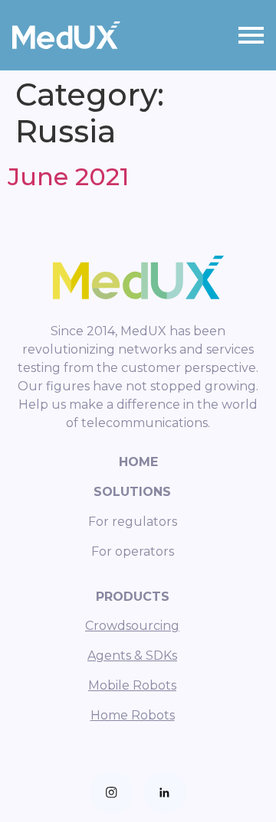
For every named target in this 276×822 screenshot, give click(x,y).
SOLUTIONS (132, 491)
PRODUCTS (132, 596)
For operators (132, 551)
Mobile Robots (132, 685)
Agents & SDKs (132, 655)
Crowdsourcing (132, 625)
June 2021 (68, 176)
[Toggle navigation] (251, 35)
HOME (138, 462)
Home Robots (132, 715)
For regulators (132, 521)
